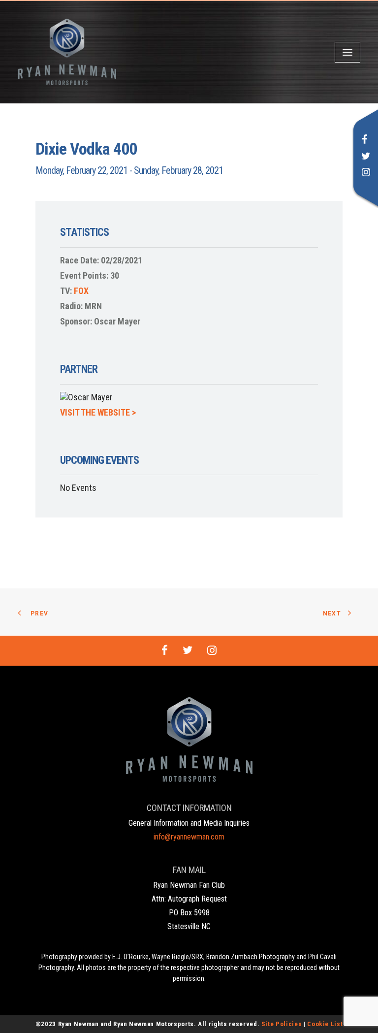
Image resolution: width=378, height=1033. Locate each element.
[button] (365, 140)
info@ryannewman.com (189, 836)
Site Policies (281, 1024)
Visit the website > (98, 412)
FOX (81, 291)
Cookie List (325, 1024)
